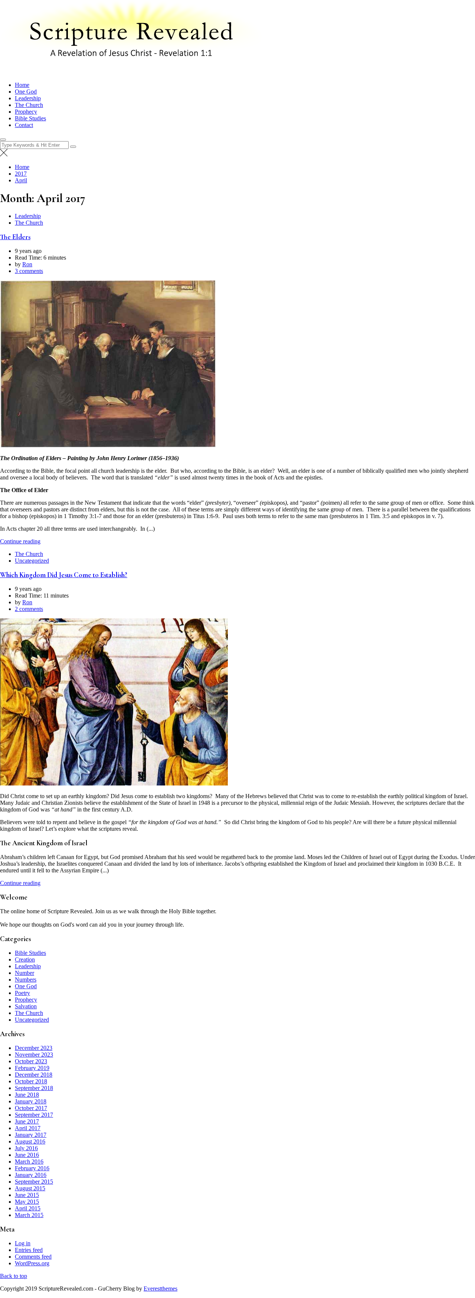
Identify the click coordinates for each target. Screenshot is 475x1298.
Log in (22, 1243)
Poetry (22, 993)
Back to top (13, 1276)
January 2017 (30, 1135)
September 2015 (34, 1181)
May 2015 (27, 1201)
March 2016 (29, 1161)
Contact (24, 125)
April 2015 (27, 1208)
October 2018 (31, 1081)
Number (24, 973)
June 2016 (27, 1155)
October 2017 (31, 1108)
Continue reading (20, 541)
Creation (25, 959)
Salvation (26, 1006)
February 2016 (32, 1168)
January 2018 (30, 1101)
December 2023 (33, 1048)
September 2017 (34, 1115)
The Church (29, 105)
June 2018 (27, 1095)
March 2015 (29, 1215)
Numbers (25, 979)
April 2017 (27, 1128)
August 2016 (30, 1141)
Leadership (28, 98)
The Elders (15, 237)
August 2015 (30, 1188)
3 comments (29, 271)
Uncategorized (32, 560)
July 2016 (26, 1148)
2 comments (29, 609)
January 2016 (30, 1175)
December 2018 (33, 1074)
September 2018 (34, 1088)
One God (26, 91)
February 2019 (32, 1068)
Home (22, 85)
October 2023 (31, 1061)
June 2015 (27, 1195)
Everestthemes (160, 1288)
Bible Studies (30, 118)
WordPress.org (32, 1263)
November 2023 (34, 1054)
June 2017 (27, 1121)
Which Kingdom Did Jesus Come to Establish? (63, 575)
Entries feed (29, 1250)
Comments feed (33, 1256)
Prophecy (26, 111)
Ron (27, 264)
